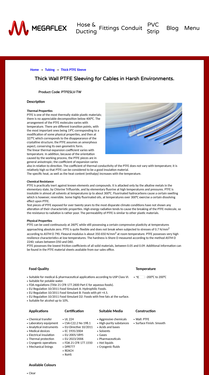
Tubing (50, 70)
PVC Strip (153, 28)
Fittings (109, 28)
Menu (192, 28)
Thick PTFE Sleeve (73, 70)
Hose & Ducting (86, 28)
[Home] (37, 28)
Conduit (131, 28)
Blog (172, 28)
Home (34, 70)
